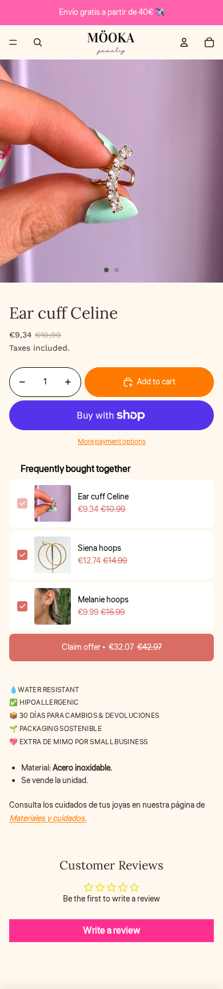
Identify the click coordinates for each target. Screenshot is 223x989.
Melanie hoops (103, 600)
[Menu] (13, 42)
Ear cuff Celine (103, 497)
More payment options (112, 442)
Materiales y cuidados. (47, 818)
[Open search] (37, 42)
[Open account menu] (184, 42)
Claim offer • (112, 647)
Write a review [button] (111, 930)
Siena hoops (99, 548)
